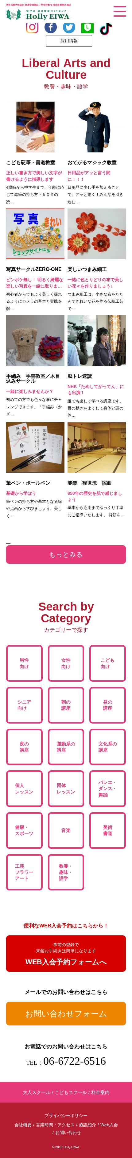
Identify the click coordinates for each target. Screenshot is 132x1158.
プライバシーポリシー (66, 1115)
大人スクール (36, 1092)
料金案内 (100, 1092)
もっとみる (66, 554)
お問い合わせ (68, 1132)
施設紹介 (87, 1124)
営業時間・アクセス (55, 1124)
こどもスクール (71, 1092)
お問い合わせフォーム (66, 1013)
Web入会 (109, 1124)
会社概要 (23, 1124)
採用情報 (69, 40)
